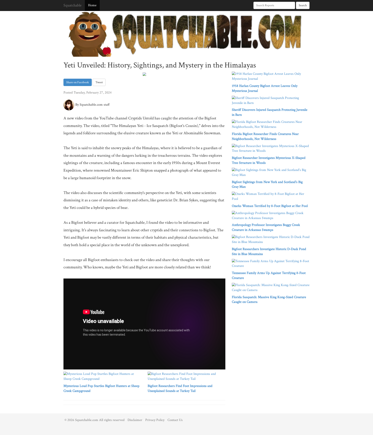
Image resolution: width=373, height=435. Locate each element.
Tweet (99, 82)
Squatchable (72, 5)
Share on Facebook (77, 82)
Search (303, 5)
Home (92, 5)
